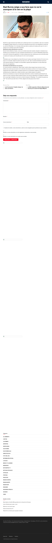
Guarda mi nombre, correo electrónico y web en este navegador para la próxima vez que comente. (25, 127)
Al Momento (6, 436)
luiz (8, 12)
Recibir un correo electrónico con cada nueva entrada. (15, 136)
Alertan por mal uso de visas (9, 506)
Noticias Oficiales (7, 470)
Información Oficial (8, 458)
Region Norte (6, 482)
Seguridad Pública (8, 489)
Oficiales (5, 472)
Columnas (5, 441)
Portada (5, 475)
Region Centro (7, 479)
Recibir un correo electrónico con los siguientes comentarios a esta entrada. (19, 132)
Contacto (16, 536)
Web (28, 122)
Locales (5, 460)
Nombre (5, 116)
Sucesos (5, 491)
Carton (5, 439)
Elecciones (6, 448)
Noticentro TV (6, 467)
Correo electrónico (7, 122)
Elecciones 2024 (7, 451)
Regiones (5, 487)
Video (4, 494)
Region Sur (6, 484)
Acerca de (5, 536)
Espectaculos (21, 12)
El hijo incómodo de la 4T (8, 508)
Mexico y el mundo (7, 463)
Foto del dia (6, 455)
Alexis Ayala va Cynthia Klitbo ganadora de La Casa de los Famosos (17, 502)
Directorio (11, 536)
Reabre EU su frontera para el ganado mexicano (13, 510)
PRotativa (5, 477)
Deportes (5, 443)
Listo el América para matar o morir (10, 504)
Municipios (5, 465)
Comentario (6, 100)
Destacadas (6, 446)
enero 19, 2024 (14, 12)
